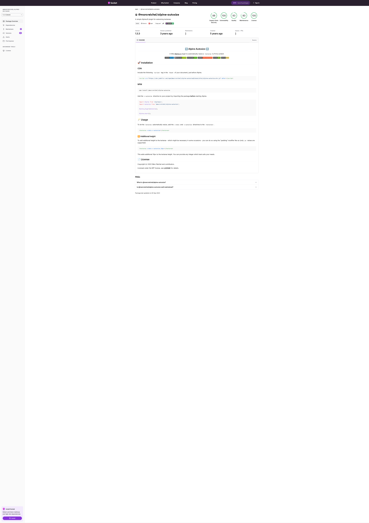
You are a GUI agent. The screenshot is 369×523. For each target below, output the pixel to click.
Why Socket (165, 3)
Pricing (194, 3)
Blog (186, 3)
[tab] (140, 40)
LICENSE (167, 168)
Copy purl (158, 23)
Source (254, 40)
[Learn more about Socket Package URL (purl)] (163, 23)
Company (177, 3)
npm (136, 9)
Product (153, 3)
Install (13, 518)
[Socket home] (112, 3)
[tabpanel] (197, 108)
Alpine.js (178, 54)
